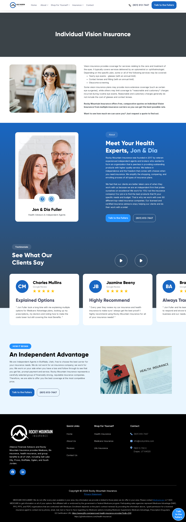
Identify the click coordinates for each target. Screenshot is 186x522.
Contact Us (72, 455)
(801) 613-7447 (144, 218)
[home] (17, 5)
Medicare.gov (159, 500)
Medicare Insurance (103, 441)
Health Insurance (102, 434)
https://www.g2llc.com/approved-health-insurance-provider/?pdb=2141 (101, 513)
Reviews (70, 448)
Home (34, 5)
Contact (90, 5)
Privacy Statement (92, 494)
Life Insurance (101, 448)
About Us (71, 441)
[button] (44, 5)
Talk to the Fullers (164, 5)
